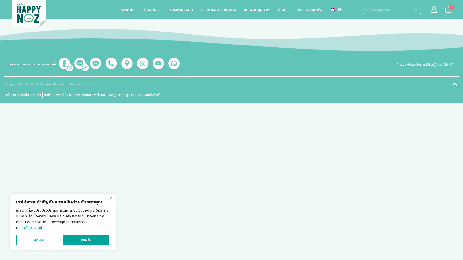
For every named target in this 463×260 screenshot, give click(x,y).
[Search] (416, 10)
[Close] (111, 198)
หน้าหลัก (127, 10)
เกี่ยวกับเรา (152, 10)
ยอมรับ (86, 239)
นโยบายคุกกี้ (33, 227)
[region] (63, 222)
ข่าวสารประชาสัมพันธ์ (218, 10)
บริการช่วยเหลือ (309, 10)
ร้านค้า (283, 10)
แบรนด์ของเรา (181, 10)
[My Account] (434, 9)
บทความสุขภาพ (257, 10)
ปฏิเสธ (39, 239)
